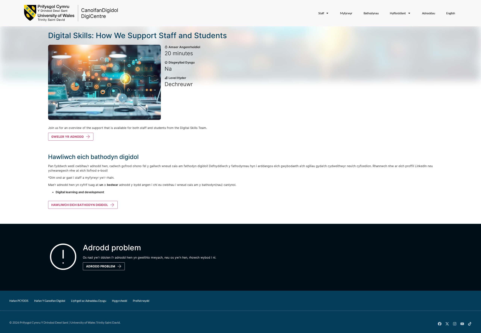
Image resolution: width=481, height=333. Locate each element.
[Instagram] (455, 324)
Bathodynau (371, 13)
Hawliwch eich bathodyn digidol (79, 205)
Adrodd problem (100, 266)
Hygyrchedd (119, 300)
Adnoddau (428, 13)
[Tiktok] (470, 324)
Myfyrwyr (346, 13)
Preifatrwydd (141, 300)
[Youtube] (462, 324)
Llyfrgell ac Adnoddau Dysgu (88, 300)
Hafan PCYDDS (18, 300)
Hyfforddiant (398, 13)
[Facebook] (440, 324)
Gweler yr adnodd (67, 136)
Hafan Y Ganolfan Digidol (49, 300)
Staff (321, 13)
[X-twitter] (447, 324)
